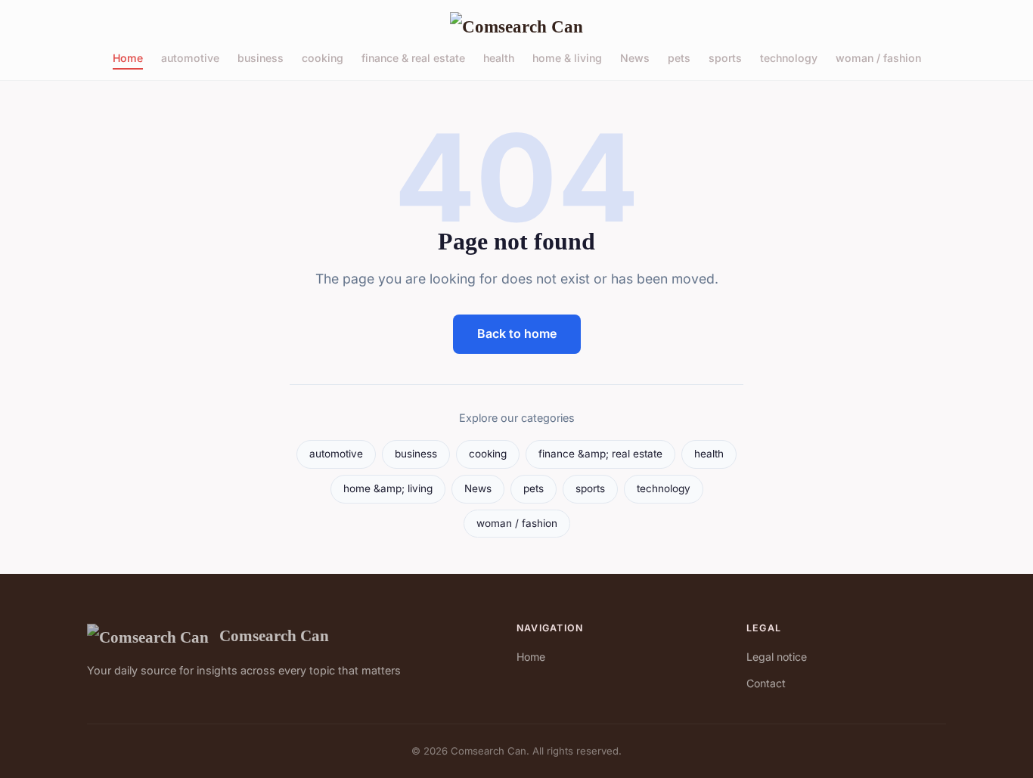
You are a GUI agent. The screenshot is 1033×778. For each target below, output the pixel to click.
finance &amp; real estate (600, 454)
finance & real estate (413, 57)
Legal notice (776, 656)
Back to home (517, 333)
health (498, 57)
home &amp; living (388, 488)
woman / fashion (878, 57)
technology (788, 57)
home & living (567, 57)
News (635, 57)
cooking (322, 57)
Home (128, 57)
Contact (766, 683)
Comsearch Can (274, 635)
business (260, 57)
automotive (190, 57)
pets (679, 57)
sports (725, 57)
